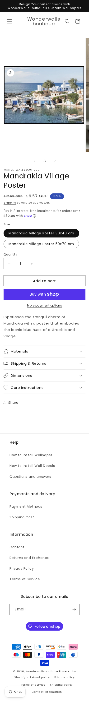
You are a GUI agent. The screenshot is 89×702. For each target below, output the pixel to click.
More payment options (44, 305)
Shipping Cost (21, 517)
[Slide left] (34, 161)
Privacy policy (64, 677)
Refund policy (40, 677)
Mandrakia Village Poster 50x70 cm (41, 244)
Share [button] (13, 402)
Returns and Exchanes (29, 557)
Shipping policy (61, 685)
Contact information (47, 692)
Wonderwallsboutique (42, 671)
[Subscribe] (74, 609)
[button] (9, 21)
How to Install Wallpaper (30, 455)
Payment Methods (25, 506)
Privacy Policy (21, 568)
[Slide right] (55, 161)
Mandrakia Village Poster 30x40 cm (41, 233)
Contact (16, 547)
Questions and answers (30, 476)
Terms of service (33, 685)
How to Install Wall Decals (32, 465)
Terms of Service (24, 579)
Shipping (10, 203)
